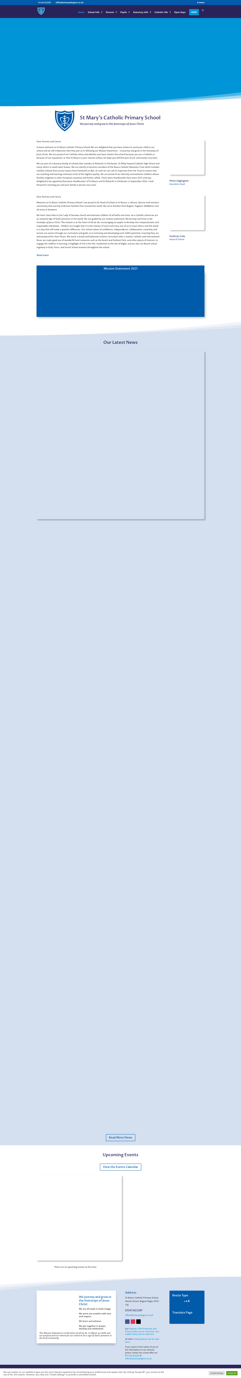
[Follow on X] (138, 1321)
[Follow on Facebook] (127, 1321)
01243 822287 (133, 1355)
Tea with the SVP (50, 1101)
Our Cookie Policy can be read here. (142, 1333)
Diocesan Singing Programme (58, 899)
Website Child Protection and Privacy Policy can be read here (141, 1330)
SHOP (194, 12)
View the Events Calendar (120, 1167)
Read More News (120, 1137)
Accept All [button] (232, 1373)
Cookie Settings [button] (216, 1373)
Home (81, 12)
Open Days (179, 12)
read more (196, 711)
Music (43, 698)
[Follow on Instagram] (133, 1321)
